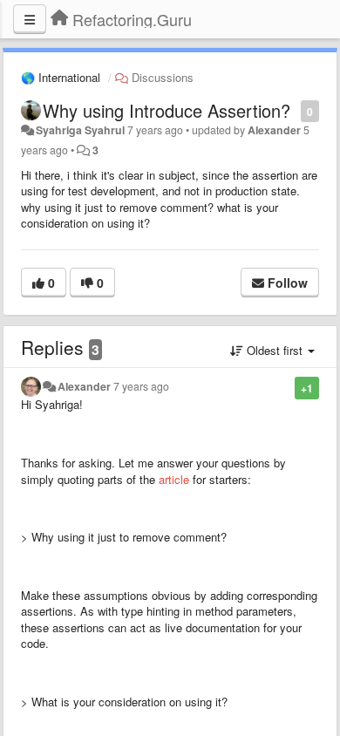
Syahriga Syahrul (80, 130)
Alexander (274, 130)
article (174, 479)
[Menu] (29, 19)
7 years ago (141, 386)
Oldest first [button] (274, 350)
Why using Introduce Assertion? (166, 110)
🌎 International (60, 77)
